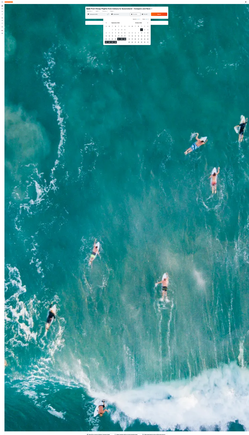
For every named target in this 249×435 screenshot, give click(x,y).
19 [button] (124, 36)
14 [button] (109, 36)
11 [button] (121, 32)
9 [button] (115, 32)
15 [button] (112, 36)
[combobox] (89, 11)
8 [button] (112, 32)
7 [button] (109, 32)
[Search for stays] (2, 8)
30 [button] (115, 42)
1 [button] (112, 29)
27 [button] (106, 42)
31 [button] (147, 42)
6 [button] (135, 32)
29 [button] (112, 42)
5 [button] (132, 32)
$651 (88, 9)
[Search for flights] (2, 6)
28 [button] (109, 42)
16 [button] (115, 36)
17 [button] (118, 36)
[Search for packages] (2, 14)
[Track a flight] (2, 23)
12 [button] (124, 32)
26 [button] (124, 39)
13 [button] (106, 36)
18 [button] (121, 36)
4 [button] (121, 29)
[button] (2, 2)
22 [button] (112, 39)
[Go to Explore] (2, 20)
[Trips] (2, 27)
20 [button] (106, 39)
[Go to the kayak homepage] (9, 2)
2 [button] (115, 29)
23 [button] (115, 39)
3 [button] (118, 29)
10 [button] (118, 32)
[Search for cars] (2, 11)
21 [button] (109, 39)
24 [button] (118, 39)
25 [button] (121, 39)
